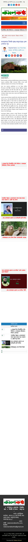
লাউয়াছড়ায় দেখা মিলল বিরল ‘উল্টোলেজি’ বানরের (14, 237)
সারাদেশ (4, 37)
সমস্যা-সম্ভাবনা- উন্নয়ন (13, 36)
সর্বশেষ (21, 36)
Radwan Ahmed (18, 540)
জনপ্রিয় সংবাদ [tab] (14, 326)
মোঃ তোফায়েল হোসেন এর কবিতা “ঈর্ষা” (16, 290)
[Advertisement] (14, 307)
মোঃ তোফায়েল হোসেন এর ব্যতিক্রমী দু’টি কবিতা (14, 218)
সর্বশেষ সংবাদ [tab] (14, 324)
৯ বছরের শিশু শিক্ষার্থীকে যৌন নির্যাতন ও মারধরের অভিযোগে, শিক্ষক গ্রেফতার (14, 164)
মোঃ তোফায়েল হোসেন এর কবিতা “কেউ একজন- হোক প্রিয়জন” (14, 271)
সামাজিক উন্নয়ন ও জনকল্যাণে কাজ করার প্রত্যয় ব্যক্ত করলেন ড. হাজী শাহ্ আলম (13, 199)
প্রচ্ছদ (6, 36)
